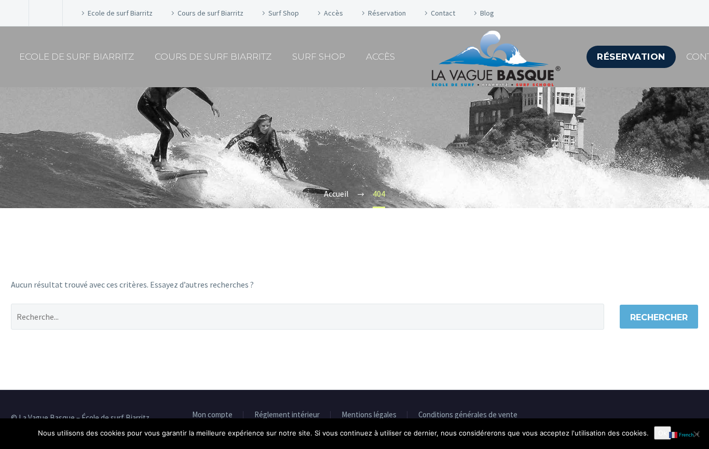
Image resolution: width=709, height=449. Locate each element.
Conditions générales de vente (467, 415)
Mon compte (212, 415)
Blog (487, 13)
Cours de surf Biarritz (210, 13)
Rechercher (659, 317)
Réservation (387, 13)
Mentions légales (369, 415)
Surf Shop (283, 13)
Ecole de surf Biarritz (120, 13)
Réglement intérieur (287, 415)
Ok (662, 433)
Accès (333, 13)
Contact (443, 13)
